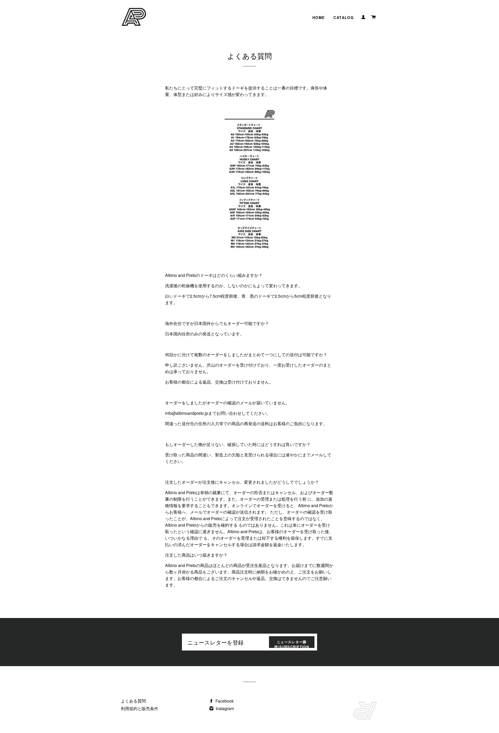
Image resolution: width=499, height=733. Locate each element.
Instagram (224, 708)
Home (318, 17)
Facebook (224, 701)
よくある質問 (133, 701)
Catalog (343, 17)
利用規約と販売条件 (139, 708)
